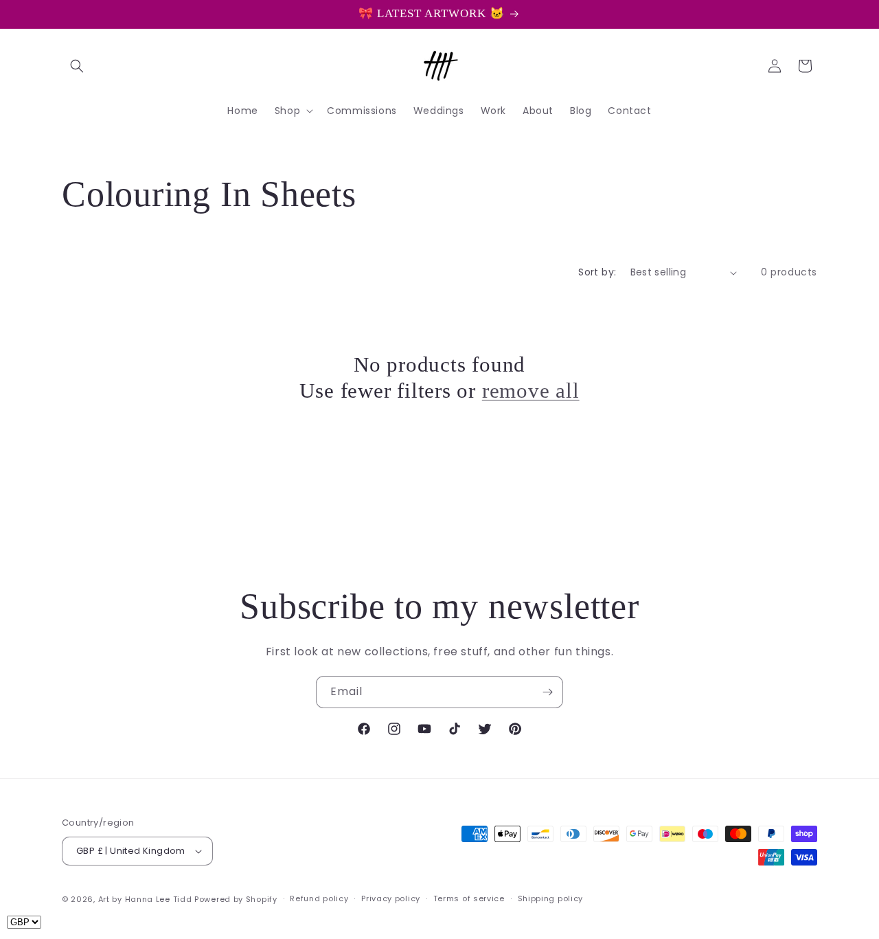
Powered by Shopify (235, 899)
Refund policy (319, 898)
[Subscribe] (547, 692)
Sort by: (597, 272)
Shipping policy (551, 898)
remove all (531, 391)
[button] (77, 66)
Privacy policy (390, 898)
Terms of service (469, 898)
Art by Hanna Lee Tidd (145, 899)
